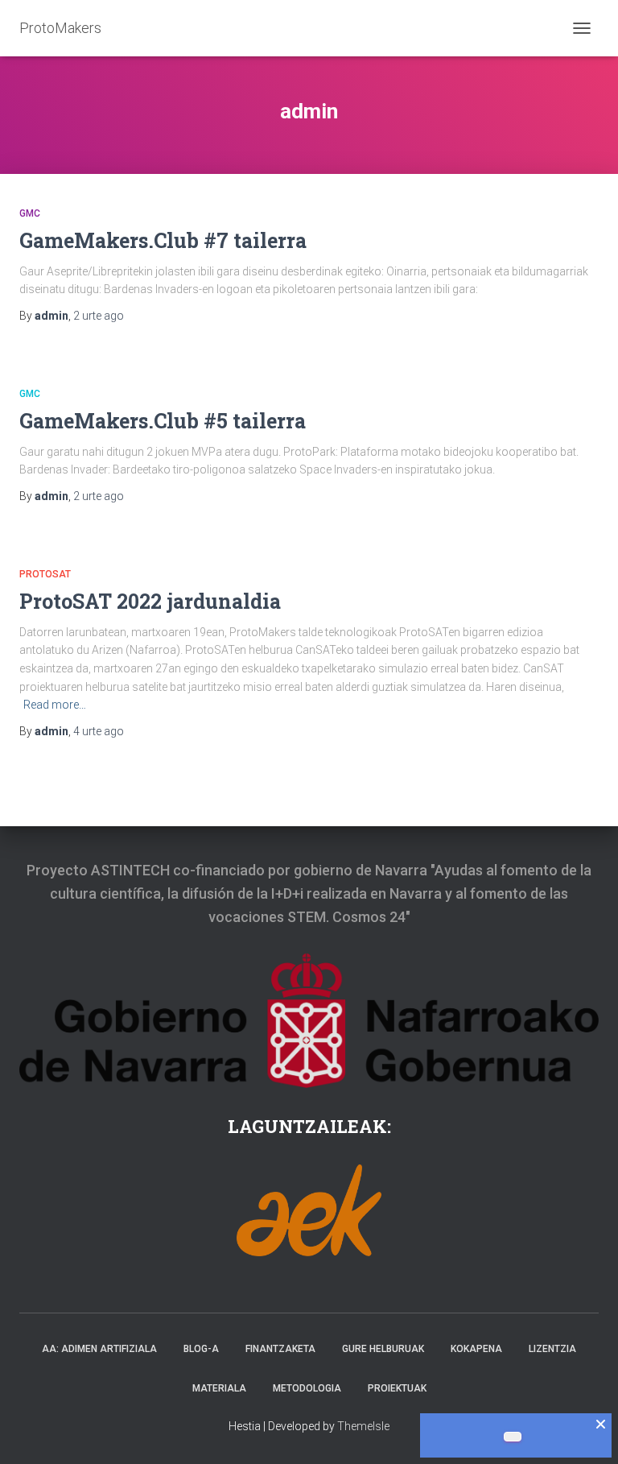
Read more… (54, 704)
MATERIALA (219, 1388)
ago (98, 315)
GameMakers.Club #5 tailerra (162, 420)
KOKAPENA (476, 1348)
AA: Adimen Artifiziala (99, 1348)
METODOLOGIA (307, 1388)
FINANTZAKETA (280, 1348)
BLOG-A (201, 1348)
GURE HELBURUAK (383, 1348)
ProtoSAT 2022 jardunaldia (150, 601)
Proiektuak (397, 1388)
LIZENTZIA (552, 1348)
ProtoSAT (45, 574)
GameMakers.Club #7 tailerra (163, 240)
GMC (29, 213)
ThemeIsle (363, 1426)
